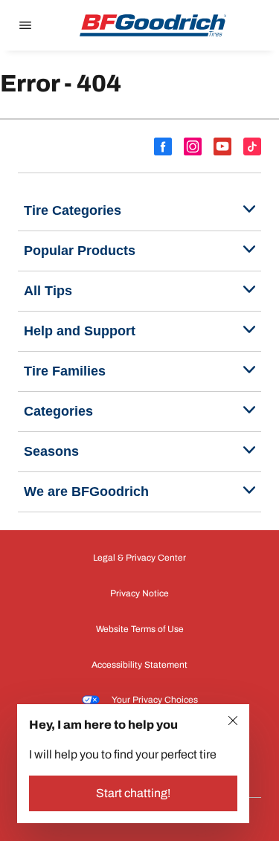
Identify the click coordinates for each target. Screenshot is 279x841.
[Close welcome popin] (233, 720)
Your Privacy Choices (155, 700)
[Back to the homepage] (153, 25)
